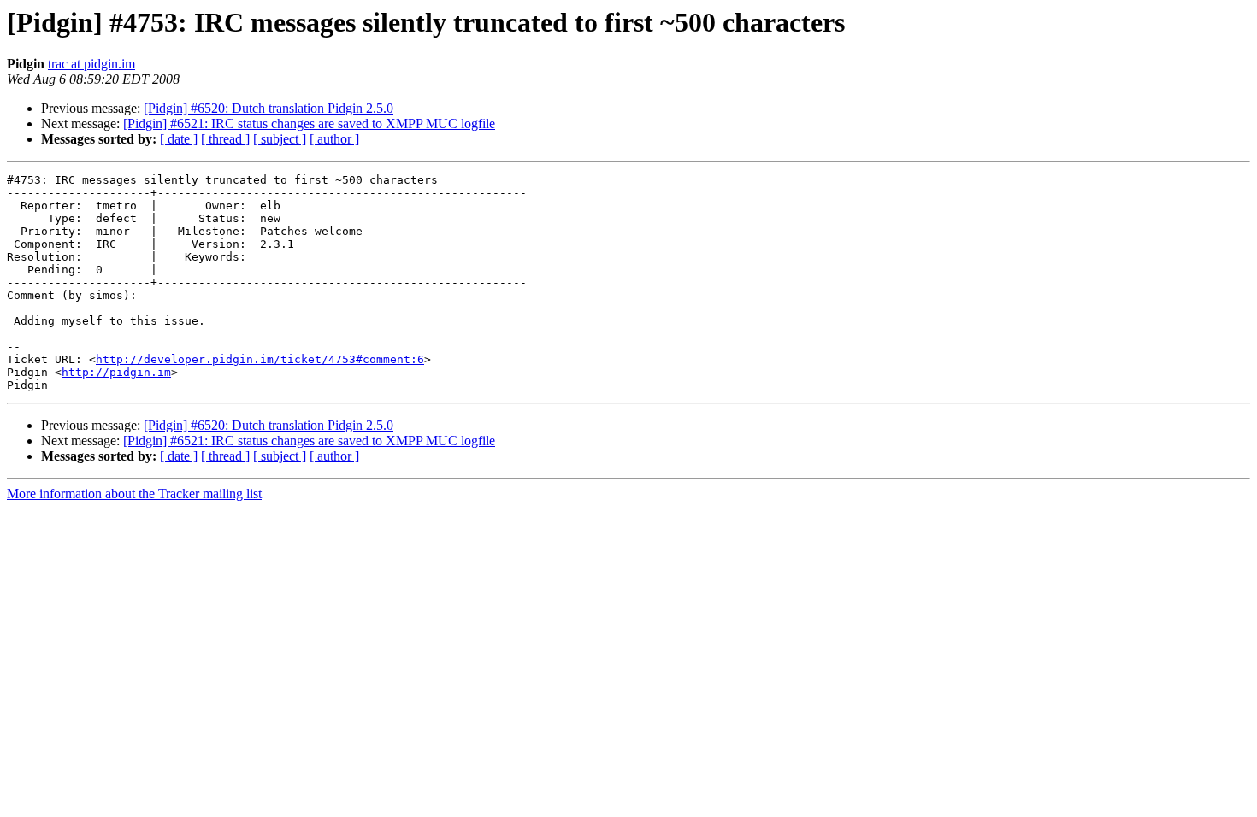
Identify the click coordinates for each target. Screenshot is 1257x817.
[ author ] (334, 139)
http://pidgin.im (116, 372)
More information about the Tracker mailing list (134, 493)
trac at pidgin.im (91, 63)
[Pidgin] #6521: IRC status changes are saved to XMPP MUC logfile (309, 123)
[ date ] (179, 139)
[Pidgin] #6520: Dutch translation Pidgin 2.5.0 (268, 108)
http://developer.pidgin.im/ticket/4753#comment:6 (260, 359)
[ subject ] (279, 139)
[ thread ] (225, 139)
